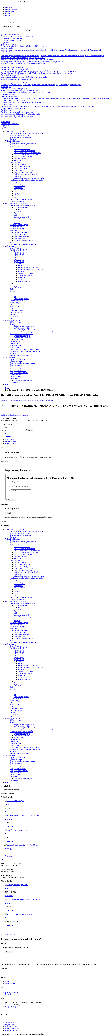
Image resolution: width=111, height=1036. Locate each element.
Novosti (8, 994)
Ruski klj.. (8, 888)
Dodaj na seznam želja (13, 434)
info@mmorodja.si (11, 1007)
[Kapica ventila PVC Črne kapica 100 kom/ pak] (22, 815)
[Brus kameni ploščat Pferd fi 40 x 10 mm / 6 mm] (22, 899)
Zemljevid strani (10, 1023)
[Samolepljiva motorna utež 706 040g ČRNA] (21, 845)
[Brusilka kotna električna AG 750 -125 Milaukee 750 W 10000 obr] (25, 401)
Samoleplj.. (9, 849)
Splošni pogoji (10, 983)
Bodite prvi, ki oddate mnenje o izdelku (14, 415)
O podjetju (8, 981)
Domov (7, 388)
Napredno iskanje (11, 1026)
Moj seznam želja (11, 9)
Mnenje (14, 490)
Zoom (51, 401)
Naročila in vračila (11, 1028)
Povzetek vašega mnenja (20, 486)
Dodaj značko (10, 443)
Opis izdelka (9, 439)
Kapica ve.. (9, 819)
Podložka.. (8, 834)
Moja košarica (10, 11)
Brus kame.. (9, 903)
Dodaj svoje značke (12, 509)
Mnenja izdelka (10, 441)
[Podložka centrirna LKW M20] (16, 830)
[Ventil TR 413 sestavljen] (14, 801)
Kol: (2, 430)
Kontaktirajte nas (11, 1030)
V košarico (9, 812)
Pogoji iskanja (10, 1025)
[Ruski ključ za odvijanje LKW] (16, 885)
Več (2, 860)
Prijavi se (8, 15)
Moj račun (8, 7)
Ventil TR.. (9, 804)
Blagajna (8, 13)
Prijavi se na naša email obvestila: (16, 947)
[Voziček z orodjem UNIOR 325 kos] (18, 914)
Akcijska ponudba (11, 992)
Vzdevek (14, 482)
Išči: (2, 30)
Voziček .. (8, 918)
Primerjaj (9, 436)
